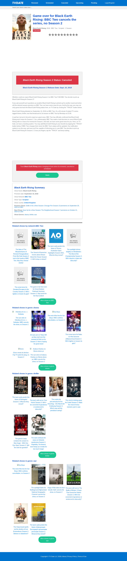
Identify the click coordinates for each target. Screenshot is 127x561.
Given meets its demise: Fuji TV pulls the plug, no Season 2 (21, 355)
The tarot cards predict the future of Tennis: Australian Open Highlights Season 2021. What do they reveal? (56, 250)
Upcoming (79, 3)
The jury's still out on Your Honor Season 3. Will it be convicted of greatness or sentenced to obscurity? (38, 404)
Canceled (64, 3)
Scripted (25, 200)
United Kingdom (30, 203)
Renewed (34, 3)
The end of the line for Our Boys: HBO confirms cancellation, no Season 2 (56, 318)
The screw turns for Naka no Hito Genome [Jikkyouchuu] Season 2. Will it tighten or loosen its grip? (73, 339)
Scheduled (49, 3)
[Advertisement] (47, 57)
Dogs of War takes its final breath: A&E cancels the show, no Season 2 (56, 490)
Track (47, 175)
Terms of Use (82, 556)
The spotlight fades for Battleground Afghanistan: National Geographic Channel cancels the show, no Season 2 (38, 492)
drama (27, 214)
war (35, 214)
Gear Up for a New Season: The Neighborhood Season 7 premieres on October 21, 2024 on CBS (45, 210)
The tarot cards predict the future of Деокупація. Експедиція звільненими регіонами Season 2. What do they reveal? (38, 529)
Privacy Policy (72, 556)
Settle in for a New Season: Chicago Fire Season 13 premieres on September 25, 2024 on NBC (46, 206)
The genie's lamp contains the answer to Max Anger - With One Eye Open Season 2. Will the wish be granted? (21, 443)
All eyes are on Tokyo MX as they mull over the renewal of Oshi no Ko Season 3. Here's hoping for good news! (38, 339)
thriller (32, 214)
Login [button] (107, 3)
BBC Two (28, 197)
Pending (94, 3)
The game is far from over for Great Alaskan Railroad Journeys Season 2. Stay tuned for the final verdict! (38, 291)
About (64, 556)
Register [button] (112, 3)
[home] (18, 3)
